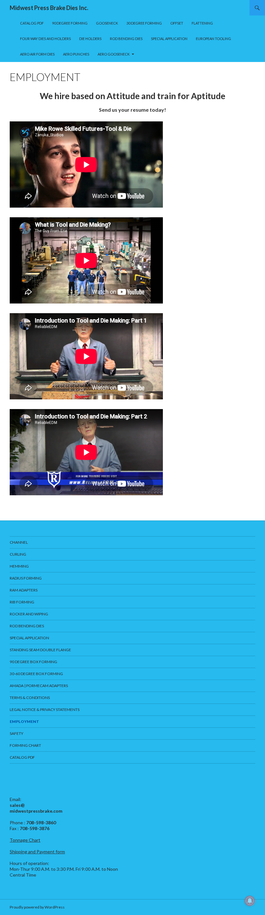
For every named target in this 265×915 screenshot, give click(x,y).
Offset (176, 23)
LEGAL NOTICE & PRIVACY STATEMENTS (45, 709)
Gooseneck (107, 23)
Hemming (19, 566)
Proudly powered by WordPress (37, 907)
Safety (16, 733)
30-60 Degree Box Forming (36, 673)
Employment (24, 721)
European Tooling (213, 38)
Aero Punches (76, 54)
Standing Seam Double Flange (40, 649)
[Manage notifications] (250, 901)
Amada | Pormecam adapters (39, 685)
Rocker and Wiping (29, 614)
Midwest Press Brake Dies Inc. (49, 7)
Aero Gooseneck (114, 54)
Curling (18, 554)
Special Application (169, 38)
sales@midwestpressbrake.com (36, 808)
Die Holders (90, 38)
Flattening (202, 23)
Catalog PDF (32, 23)
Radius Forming (26, 578)
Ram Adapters (23, 590)
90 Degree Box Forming (33, 661)
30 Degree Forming (144, 23)
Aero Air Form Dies (37, 54)
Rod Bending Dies (126, 38)
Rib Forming (22, 602)
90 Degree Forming (70, 23)
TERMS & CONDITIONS (30, 697)
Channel (19, 542)
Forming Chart (25, 745)
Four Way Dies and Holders (45, 38)
